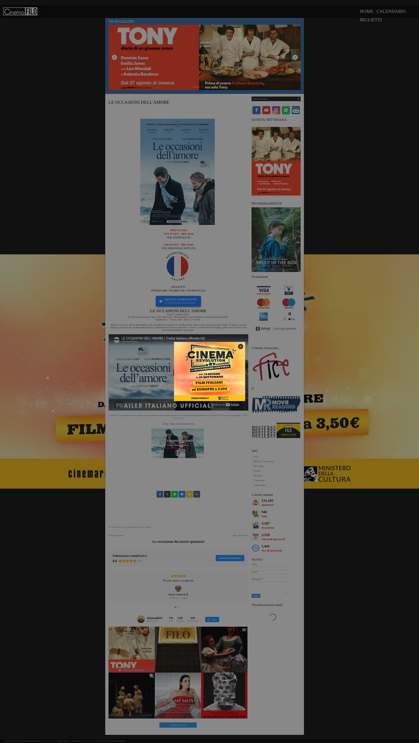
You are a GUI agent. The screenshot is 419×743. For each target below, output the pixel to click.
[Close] (240, 346)
